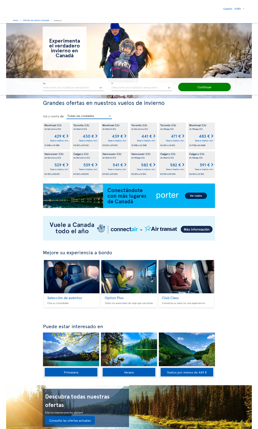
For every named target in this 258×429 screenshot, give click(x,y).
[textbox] (73, 87)
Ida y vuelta (51, 116)
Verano (129, 372)
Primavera (71, 372)
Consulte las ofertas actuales (70, 420)
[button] (204, 87)
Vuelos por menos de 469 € (187, 372)
